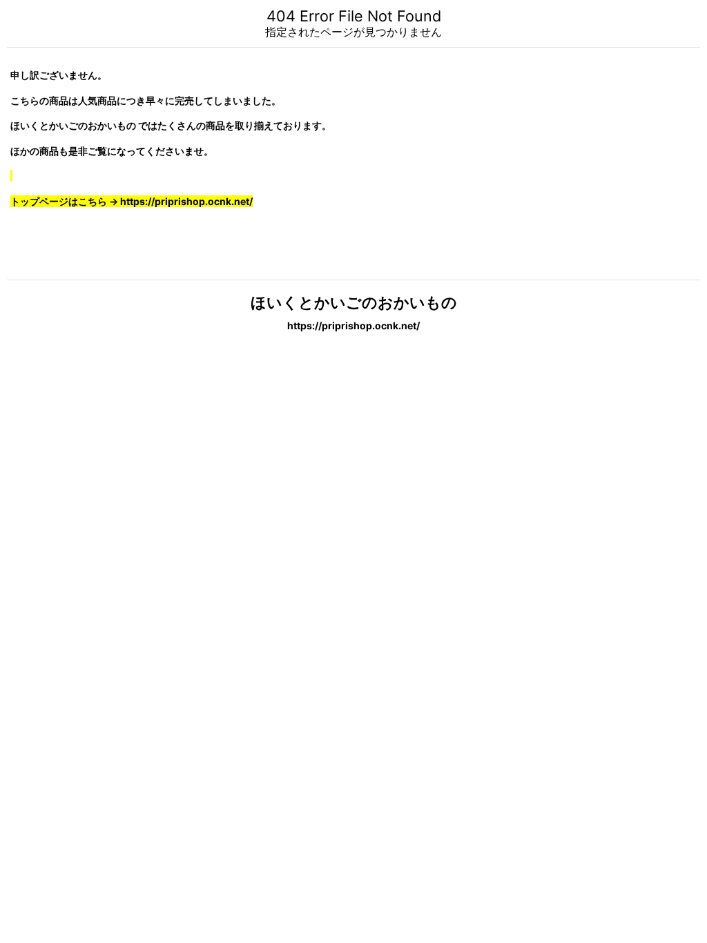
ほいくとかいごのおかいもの (354, 302)
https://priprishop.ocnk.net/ (353, 325)
